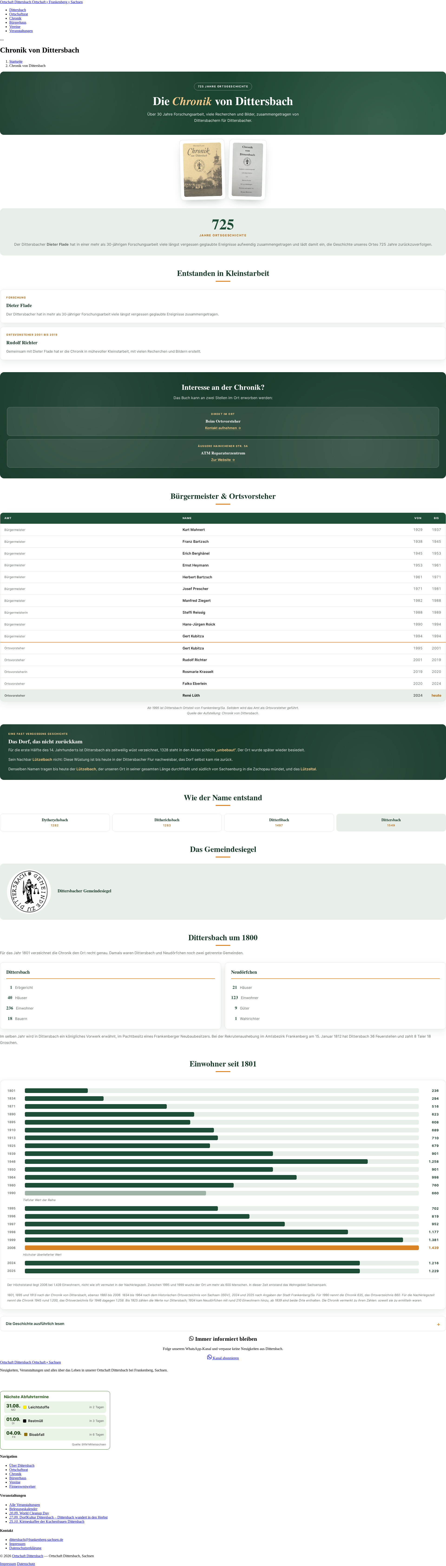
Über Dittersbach (21, 1465)
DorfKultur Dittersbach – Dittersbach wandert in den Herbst (58, 1517)
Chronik (15, 18)
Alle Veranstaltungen (24, 1505)
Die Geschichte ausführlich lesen (35, 1323)
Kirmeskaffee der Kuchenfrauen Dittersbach (46, 1521)
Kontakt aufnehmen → (223, 428)
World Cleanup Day (29, 1513)
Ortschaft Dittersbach (27, 1556)
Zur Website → (223, 460)
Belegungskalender (23, 1509)
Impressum (17, 1544)
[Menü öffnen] (2, 40)
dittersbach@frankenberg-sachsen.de (36, 1540)
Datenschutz (26, 1564)
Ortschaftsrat (18, 14)
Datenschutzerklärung (25, 1548)
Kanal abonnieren (225, 1358)
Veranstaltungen (21, 31)
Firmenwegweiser (22, 1486)
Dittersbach (17, 10)
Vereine (14, 27)
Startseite (16, 61)
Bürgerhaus (17, 22)
